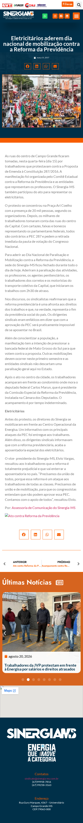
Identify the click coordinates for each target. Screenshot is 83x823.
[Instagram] (55, 16)
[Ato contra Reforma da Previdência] (32, 516)
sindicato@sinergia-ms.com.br (42, 778)
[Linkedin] (67, 16)
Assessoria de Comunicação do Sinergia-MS (43, 508)
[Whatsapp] (44, 16)
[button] (79, 4)
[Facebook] (61, 16)
